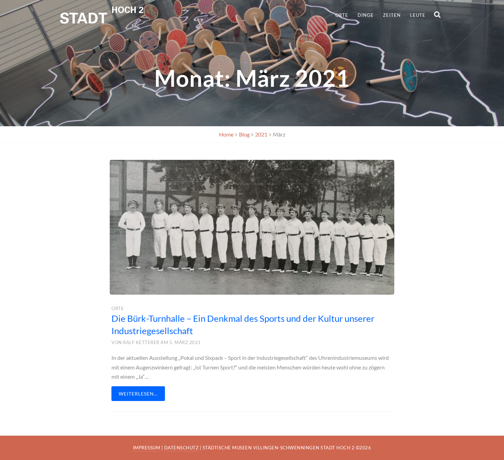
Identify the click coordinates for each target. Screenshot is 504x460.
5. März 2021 (185, 342)
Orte (341, 15)
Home (226, 134)
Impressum (146, 447)
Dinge (366, 15)
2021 (261, 134)
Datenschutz (181, 447)
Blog (244, 134)
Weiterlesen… (138, 394)
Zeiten (392, 15)
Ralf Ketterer (141, 342)
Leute (417, 15)
